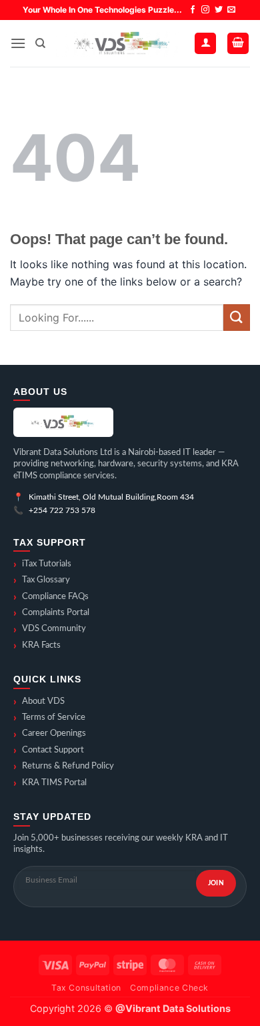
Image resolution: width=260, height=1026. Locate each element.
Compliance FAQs (51, 597)
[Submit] (236, 317)
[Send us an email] (231, 10)
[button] (18, 43)
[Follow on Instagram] (205, 10)
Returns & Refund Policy (63, 766)
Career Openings (49, 734)
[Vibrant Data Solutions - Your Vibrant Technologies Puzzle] (120, 43)
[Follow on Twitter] (219, 10)
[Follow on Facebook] (193, 10)
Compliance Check (169, 988)
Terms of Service (49, 717)
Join (216, 883)
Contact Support (48, 750)
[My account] (205, 44)
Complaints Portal (51, 613)
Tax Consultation (86, 988)
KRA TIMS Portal (50, 783)
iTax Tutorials (42, 564)
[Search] (40, 43)
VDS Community (49, 629)
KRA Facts (37, 645)
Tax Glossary (41, 580)
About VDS (39, 701)
